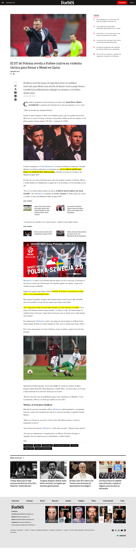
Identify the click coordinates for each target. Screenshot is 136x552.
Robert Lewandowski (43, 448)
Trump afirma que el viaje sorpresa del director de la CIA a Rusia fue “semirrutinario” (23, 483)
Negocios (55, 501)
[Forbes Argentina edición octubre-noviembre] (106, 515)
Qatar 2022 (29, 448)
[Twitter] (15, 89)
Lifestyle (68, 501)
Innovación (15, 501)
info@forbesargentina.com (22, 516)
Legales (66, 530)
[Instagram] (119, 530)
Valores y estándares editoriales (39, 530)
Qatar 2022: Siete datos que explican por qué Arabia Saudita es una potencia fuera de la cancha (42, 210)
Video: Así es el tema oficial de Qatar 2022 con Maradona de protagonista (76, 234)
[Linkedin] (15, 99)
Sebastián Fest (15, 71)
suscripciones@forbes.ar (25, 522)
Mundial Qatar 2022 (61, 445)
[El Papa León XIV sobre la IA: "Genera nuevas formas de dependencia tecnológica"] (82, 470)
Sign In (132, 2)
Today (122, 501)
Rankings (81, 501)
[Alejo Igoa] (78, 515)
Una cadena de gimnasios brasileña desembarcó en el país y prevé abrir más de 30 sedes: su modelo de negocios (108, 27)
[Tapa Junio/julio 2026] (51, 515)
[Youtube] (122, 530)
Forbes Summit (108, 501)
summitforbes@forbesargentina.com (25, 519)
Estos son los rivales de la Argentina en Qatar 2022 (43, 233)
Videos (93, 501)
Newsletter (20, 530)
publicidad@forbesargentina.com (25, 514)
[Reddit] (15, 96)
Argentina (28, 445)
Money (42, 501)
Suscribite (122, 2)
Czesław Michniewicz (46, 166)
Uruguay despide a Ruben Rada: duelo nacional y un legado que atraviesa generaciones (53, 483)
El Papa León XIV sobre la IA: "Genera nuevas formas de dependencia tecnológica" (81, 483)
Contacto (27, 530)
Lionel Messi (47, 445)
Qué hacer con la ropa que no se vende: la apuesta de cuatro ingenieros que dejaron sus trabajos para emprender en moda (108, 34)
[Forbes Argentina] (68, 2)
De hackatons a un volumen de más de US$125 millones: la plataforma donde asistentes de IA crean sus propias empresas (108, 20)
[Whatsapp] (15, 86)
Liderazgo (29, 501)
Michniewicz (39, 193)
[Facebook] (15, 92)
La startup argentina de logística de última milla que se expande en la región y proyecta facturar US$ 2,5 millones (108, 48)
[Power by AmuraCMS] (121, 535)
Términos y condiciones (55, 530)
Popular (96, 15)
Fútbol (37, 445)
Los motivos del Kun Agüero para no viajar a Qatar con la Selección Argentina (75, 209)
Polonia (74, 445)
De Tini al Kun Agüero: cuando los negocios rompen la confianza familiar (108, 55)
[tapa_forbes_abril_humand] (65, 515)
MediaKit (13, 530)
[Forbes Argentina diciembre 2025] (92, 515)
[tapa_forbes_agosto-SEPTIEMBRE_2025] (119, 515)
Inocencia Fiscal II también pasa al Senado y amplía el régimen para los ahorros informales (110, 485)
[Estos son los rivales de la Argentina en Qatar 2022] (27, 233)
